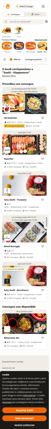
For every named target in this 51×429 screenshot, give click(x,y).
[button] (6, 6)
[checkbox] (7, 47)
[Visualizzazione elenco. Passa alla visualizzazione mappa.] (46, 22)
